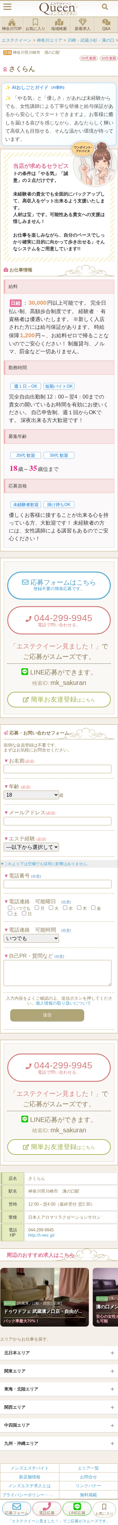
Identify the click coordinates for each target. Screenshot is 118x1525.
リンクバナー (88, 1485)
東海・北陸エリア (21, 1389)
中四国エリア (17, 1425)
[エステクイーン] (59, 9)
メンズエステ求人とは (29, 1485)
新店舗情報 (29, 1476)
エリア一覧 (88, 1467)
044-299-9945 (61, 620)
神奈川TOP (12, 28)
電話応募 (47, 1513)
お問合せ (88, 1476)
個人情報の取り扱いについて (63, 1003)
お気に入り (35, 28)
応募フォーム (17, 1513)
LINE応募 (77, 1513)
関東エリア (15, 1371)
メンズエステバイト (29, 1467)
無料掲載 (88, 1494)
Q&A (106, 28)
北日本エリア (17, 1352)
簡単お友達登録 (62, 699)
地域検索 (59, 28)
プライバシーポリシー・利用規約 (34, 1494)
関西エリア (15, 1407)
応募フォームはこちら (62, 585)
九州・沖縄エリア (21, 1443)
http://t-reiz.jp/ (41, 1235)
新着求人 (82, 28)
